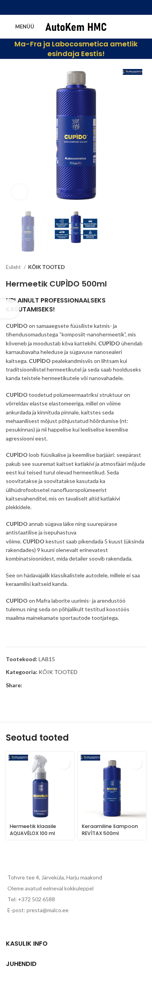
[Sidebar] (9, 308)
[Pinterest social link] (76, 7)
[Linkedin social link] (86, 7)
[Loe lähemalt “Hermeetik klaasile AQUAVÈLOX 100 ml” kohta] (63, 763)
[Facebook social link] (56, 7)
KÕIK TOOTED (46, 267)
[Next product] (142, 267)
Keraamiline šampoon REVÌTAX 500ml (110, 830)
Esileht (14, 267)
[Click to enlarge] (19, 192)
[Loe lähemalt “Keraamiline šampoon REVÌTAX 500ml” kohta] (135, 763)
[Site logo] (77, 26)
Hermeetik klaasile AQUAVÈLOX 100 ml (33, 830)
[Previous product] (127, 267)
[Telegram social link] (96, 7)
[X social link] (66, 7)
